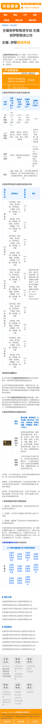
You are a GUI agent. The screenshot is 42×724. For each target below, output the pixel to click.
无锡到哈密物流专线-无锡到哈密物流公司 (17, 605)
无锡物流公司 (5, 714)
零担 (15, 15)
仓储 (35, 15)
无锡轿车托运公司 (34, 716)
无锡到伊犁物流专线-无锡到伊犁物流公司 (17, 601)
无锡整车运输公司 (15, 714)
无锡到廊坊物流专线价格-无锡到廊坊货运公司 (18, 638)
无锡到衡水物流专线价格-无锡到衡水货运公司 (18, 635)
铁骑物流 (5, 25)
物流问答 (6, 686)
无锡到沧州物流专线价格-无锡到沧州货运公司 (18, 631)
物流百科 (29, 660)
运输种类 (18, 686)
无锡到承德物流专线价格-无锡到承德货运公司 (18, 646)
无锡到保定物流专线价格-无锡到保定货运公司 (18, 649)
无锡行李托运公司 (6, 718)
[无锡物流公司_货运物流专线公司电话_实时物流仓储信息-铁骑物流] (10, 6)
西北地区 (13, 25)
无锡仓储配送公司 (9, 716)
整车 (5, 15)
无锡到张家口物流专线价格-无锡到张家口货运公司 (20, 642)
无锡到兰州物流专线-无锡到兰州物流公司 (17, 616)
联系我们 (29, 686)
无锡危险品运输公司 (22, 716)
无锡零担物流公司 (26, 714)
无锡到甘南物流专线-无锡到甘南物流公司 (17, 619)
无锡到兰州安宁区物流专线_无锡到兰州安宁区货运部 (21, 609)
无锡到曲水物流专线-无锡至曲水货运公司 (17, 612)
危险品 (6, 20)
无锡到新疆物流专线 (9, 542)
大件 (25, 15)
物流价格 (18, 660)
